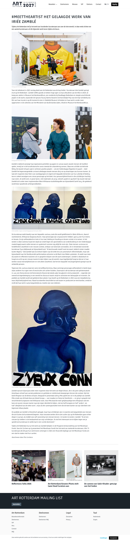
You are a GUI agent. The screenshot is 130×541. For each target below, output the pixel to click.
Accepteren (113, 538)
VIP (82, 4)
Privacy (68, 519)
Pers (13, 525)
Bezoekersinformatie (18, 516)
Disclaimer (69, 516)
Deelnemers (64, 4)
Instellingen (103, 538)
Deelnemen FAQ (44, 519)
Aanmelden (16, 504)
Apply (114, 4)
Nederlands (96, 516)
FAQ (13, 531)
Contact (98, 4)
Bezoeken (52, 4)
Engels (95, 519)
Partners (89, 4)
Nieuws (74, 4)
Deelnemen (42, 516)
